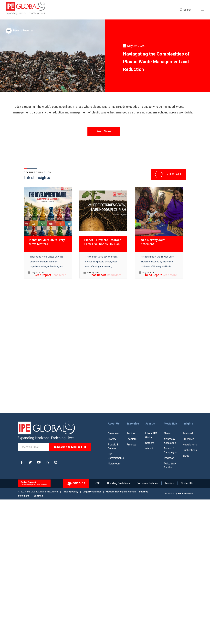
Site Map (38, 495)
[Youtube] (38, 462)
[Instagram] (55, 462)
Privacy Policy (71, 491)
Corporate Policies (147, 483)
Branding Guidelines (118, 483)
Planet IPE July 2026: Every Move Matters (47, 242)
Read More (103, 131)
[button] (203, 10)
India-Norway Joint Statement (153, 242)
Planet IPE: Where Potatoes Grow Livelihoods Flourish (102, 242)
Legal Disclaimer (92, 491)
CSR (97, 483)
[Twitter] (30, 462)
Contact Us (187, 483)
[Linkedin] (47, 462)
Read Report (42, 275)
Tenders (169, 483)
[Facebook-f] (21, 462)
